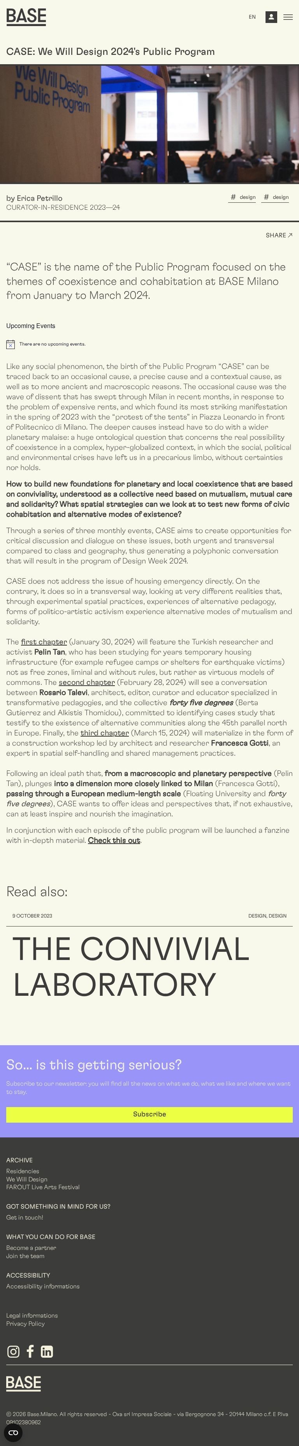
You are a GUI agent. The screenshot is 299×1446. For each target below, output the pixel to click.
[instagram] (14, 1354)
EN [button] (252, 17)
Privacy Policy (25, 1324)
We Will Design (26, 1179)
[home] (26, 17)
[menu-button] (288, 17)
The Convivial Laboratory (131, 968)
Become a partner (31, 1248)
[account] (271, 19)
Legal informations (32, 1316)
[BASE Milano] (23, 1383)
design (248, 197)
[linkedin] (48, 1354)
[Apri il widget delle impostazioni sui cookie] (13, 1432)
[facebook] (31, 1354)
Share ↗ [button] (279, 235)
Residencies (22, 1171)
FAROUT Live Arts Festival (43, 1187)
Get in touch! (24, 1217)
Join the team (25, 1256)
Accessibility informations (43, 1286)
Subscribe (149, 1114)
